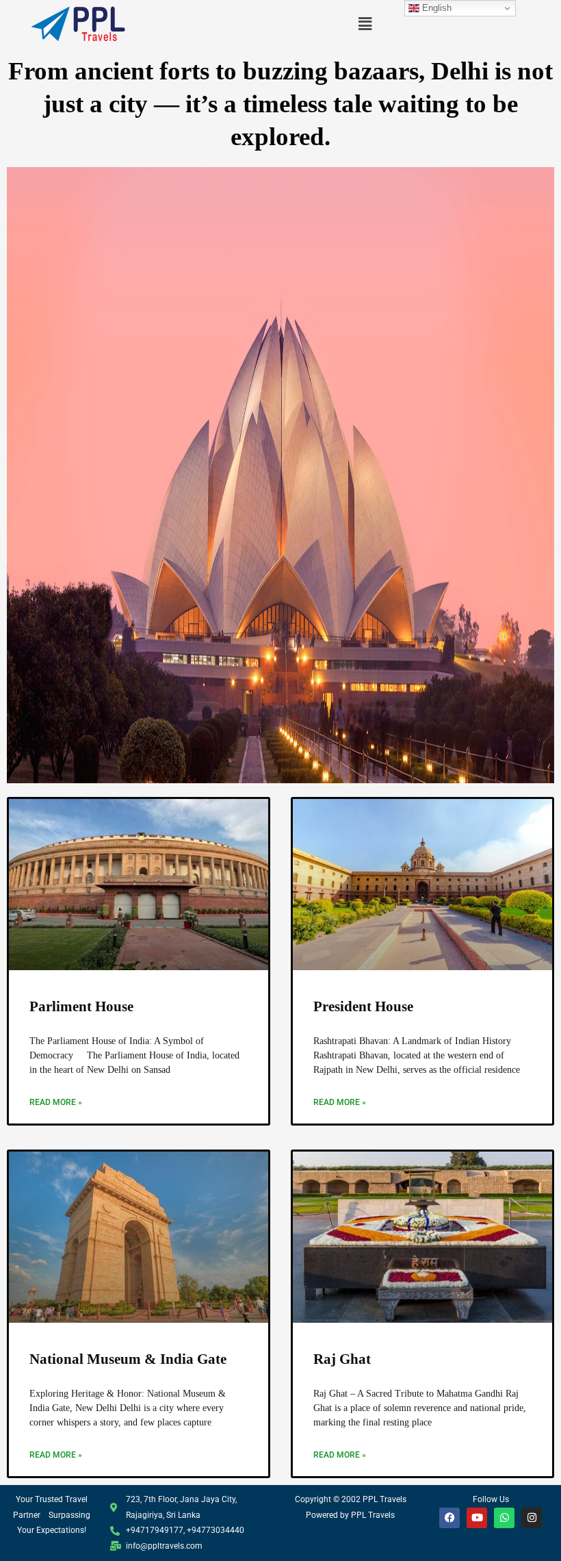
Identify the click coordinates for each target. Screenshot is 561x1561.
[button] (364, 23)
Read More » (55, 1102)
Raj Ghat (342, 1359)
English (435, 8)
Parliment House (81, 1006)
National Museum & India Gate (127, 1359)
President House (363, 1006)
